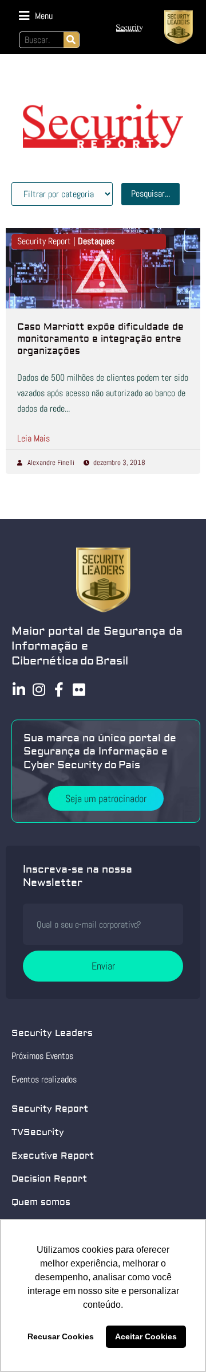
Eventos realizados (44, 1079)
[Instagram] (38, 689)
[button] (36, 16)
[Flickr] (79, 689)
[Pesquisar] (71, 40)
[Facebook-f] (59, 689)
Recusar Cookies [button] (60, 1336)
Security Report (49, 1109)
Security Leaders (52, 1033)
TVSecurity (37, 1132)
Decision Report (49, 1179)
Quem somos (40, 1202)
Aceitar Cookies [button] (146, 1336)
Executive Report (52, 1156)
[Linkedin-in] (18, 689)
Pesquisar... (150, 193)
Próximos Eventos (42, 1056)
